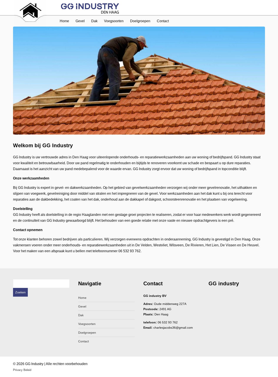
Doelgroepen (140, 21)
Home (64, 21)
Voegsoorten (114, 21)
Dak (94, 21)
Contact (163, 21)
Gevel (80, 21)
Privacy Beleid (22, 370)
